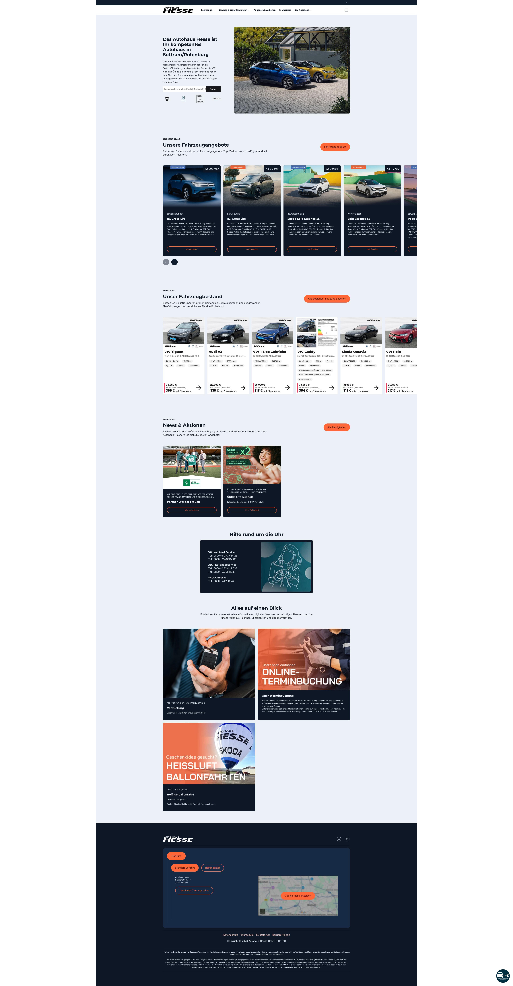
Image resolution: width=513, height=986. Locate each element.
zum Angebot (191, 249)
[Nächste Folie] (174, 262)
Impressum (247, 934)
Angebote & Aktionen (265, 10)
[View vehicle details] (183, 387)
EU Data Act (263, 934)
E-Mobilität (285, 10)
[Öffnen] (346, 10)
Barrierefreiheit (281, 934)
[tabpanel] (256, 892)
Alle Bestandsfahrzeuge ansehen (327, 298)
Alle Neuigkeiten (336, 427)
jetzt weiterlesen (192, 510)
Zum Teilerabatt (252, 510)
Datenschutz (230, 934)
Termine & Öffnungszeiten (194, 890)
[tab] (176, 856)
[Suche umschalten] (346, 2)
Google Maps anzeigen (298, 895)
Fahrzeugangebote (335, 146)
